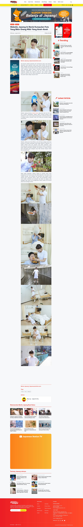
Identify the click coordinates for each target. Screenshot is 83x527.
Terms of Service (48, 508)
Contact (38, 506)
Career (38, 512)
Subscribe (23, 510)
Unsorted (17, 24)
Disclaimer (46, 510)
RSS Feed (46, 512)
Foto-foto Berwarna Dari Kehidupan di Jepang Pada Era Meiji (30, 429)
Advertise (38, 508)
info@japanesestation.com (60, 507)
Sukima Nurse (35, 113)
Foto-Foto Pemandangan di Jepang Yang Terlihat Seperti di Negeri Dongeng (16, 429)
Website (29, 391)
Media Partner (39, 510)
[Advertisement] (36, 375)
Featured (12, 24)
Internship (46, 503)
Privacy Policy (47, 506)
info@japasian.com (58, 518)
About (38, 503)
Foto (25, 391)
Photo (22, 391)
